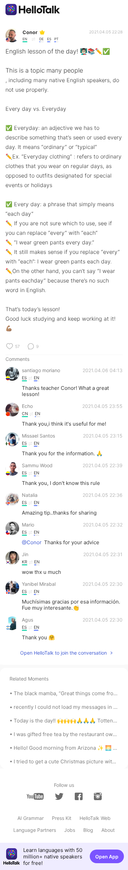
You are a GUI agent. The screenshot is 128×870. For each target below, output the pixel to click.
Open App (106, 856)
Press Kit (61, 818)
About (108, 830)
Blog (88, 830)
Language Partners (34, 830)
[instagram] (98, 796)
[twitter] (59, 796)
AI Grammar (30, 818)
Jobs (69, 830)
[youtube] (35, 796)
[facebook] (79, 796)
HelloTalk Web (95, 818)
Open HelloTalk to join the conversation (63, 653)
